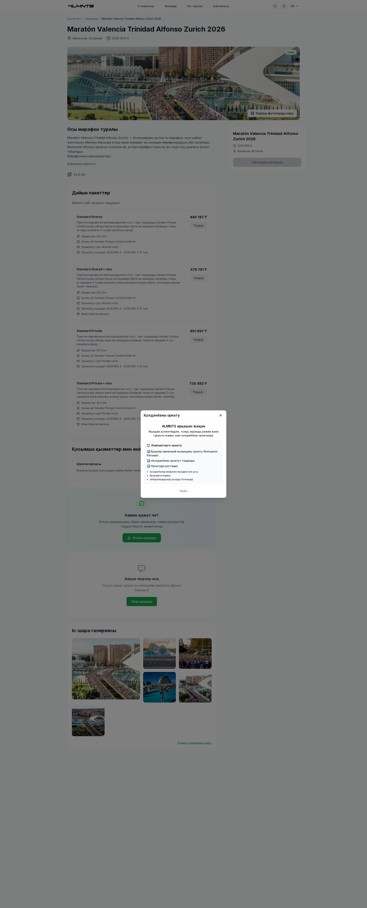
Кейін (183, 491)
